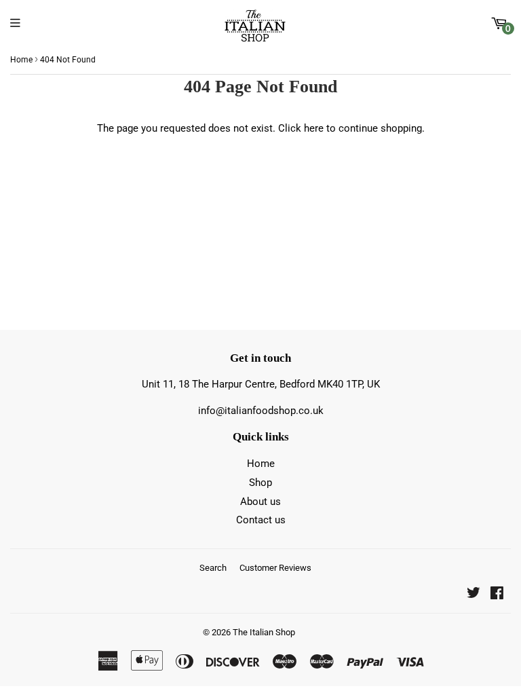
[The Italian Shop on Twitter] (473, 594)
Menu (18, 23)
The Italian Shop (264, 632)
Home (21, 59)
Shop (260, 482)
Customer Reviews (275, 568)
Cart (508, 28)
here (314, 128)
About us (260, 501)
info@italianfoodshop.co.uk (261, 411)
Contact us (261, 520)
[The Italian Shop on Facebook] (497, 594)
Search (213, 568)
